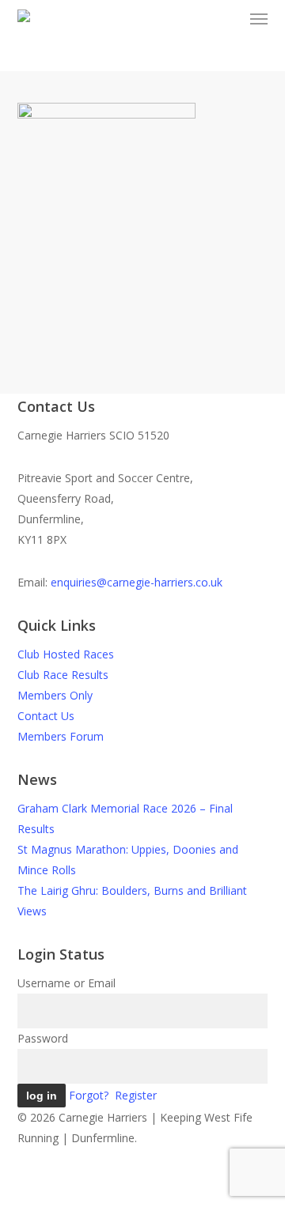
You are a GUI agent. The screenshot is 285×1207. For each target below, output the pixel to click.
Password (42, 1038)
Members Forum (60, 736)
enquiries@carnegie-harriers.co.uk (136, 582)
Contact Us (45, 715)
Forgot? (88, 1095)
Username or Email (66, 982)
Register (136, 1095)
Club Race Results (62, 674)
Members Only (55, 695)
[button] (259, 19)
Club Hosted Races (65, 654)
